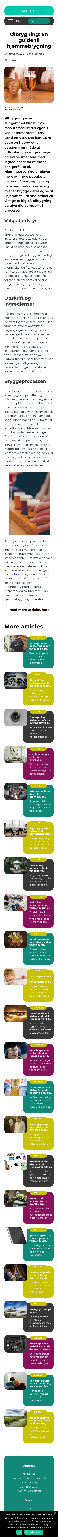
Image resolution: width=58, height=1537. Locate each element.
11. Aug (38, 637)
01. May (38, 1081)
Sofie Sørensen (35, 53)
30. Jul (38, 674)
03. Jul (38, 711)
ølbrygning (10, 60)
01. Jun (38, 933)
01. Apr (38, 1337)
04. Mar (38, 1374)
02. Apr (38, 1229)
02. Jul (38, 822)
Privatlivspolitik (34, 1532)
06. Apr (38, 1118)
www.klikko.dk (32, 1490)
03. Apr (38, 1155)
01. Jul (38, 896)
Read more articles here (29, 610)
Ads (29, 1508)
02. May (38, 1007)
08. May (38, 970)
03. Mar (38, 1411)
